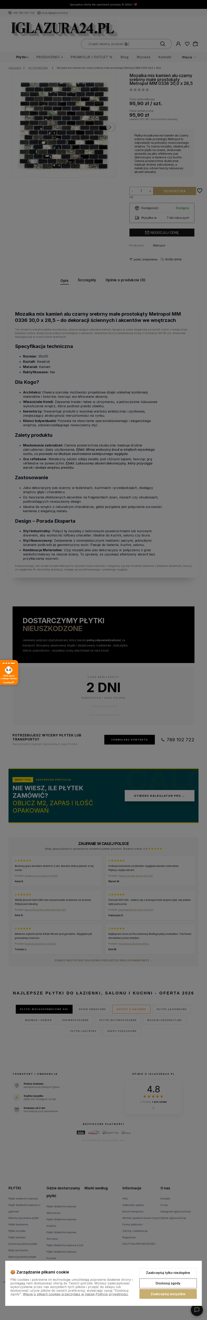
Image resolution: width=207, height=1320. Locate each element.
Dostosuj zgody (168, 1283)
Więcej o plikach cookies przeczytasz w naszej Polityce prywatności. (75, 1294)
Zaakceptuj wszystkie (168, 1294)
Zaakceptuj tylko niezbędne (168, 1273)
